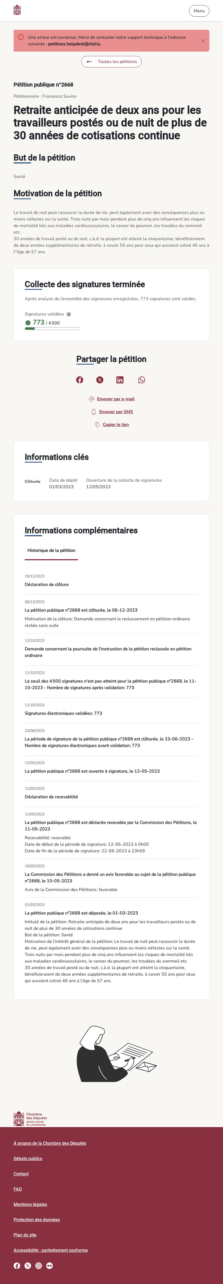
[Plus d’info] (69, 314)
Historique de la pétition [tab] (51, 550)
